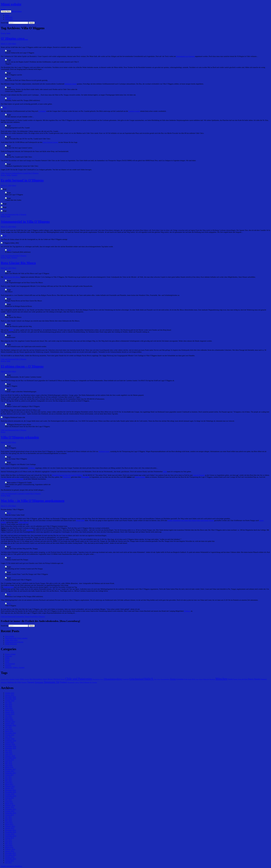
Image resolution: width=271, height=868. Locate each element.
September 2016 (10, 796)
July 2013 (8, 862)
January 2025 (9, 695)
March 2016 (9, 803)
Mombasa (212, 679)
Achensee (3, 679)
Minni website (11, 4)
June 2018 (8, 761)
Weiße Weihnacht (11, 644)
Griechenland (136, 678)
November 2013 (10, 855)
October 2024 (9, 701)
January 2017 (9, 788)
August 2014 (9, 838)
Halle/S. (149, 678)
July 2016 (8, 800)
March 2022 (9, 731)
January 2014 (9, 851)
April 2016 (8, 801)
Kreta (185, 679)
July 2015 (8, 817)
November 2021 (10, 733)
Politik (7, 658)
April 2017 (8, 782)
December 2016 (10, 790)
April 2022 (8, 729)
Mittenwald (206, 679)
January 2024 (9, 712)
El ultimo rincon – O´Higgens (22, 366)
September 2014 (10, 836)
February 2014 (10, 849)
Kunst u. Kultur (10, 654)
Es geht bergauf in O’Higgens (22, 180)
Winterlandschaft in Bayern (14, 642)
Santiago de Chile (14, 682)
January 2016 (9, 807)
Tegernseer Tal (51, 682)
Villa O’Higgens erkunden (20, 437)
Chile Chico (5, 173)
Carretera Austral (134, 111)
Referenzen (9, 19)
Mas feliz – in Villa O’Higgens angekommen (32, 501)
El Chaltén (26, 493)
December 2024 (10, 697)
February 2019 (10, 756)
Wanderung (67, 477)
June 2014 (8, 841)
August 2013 (9, 861)
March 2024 (9, 710)
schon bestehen (23, 522)
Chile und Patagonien (8, 214)
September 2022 (10, 725)
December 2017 (10, 769)
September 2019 (10, 748)
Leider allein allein (11, 640)
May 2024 (8, 706)
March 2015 (9, 824)
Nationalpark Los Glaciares (185, 56)
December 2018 (10, 758)
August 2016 (9, 798)
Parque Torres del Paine (240, 679)
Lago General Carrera (50, 142)
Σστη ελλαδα (9, 636)
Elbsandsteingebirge (113, 679)
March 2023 (9, 720)
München (221, 678)
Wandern (14, 175)
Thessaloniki (71, 682)
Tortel (32, 616)
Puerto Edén (80, 520)
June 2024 (8, 704)
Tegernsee (39, 682)
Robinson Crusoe (70, 84)
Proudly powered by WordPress (11, 866)
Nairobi (230, 679)
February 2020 (10, 744)
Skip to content (17, 11)
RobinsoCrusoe (104, 451)
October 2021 (9, 735)
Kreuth (189, 679)
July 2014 (8, 840)
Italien (158, 679)
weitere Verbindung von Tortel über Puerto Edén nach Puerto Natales (191, 520)
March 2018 (9, 767)
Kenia (173, 679)
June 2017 (8, 779)
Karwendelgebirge (165, 679)
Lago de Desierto (199, 475)
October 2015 (9, 811)
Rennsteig (264, 679)
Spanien (24, 682)
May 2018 (8, 763)
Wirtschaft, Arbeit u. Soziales (14, 667)
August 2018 (9, 760)
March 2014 (9, 847)
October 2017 (9, 771)
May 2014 (8, 843)
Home (7, 15)
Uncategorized (10, 664)
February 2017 (10, 786)
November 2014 (10, 832)
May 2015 (8, 821)
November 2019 (10, 746)
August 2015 (9, 815)
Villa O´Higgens (33, 173)
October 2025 (9, 693)
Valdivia (77, 682)
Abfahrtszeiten (9, 587)
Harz (155, 679)
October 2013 (9, 857)
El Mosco (31, 468)
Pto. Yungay (26, 616)
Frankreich (125, 679)
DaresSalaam (96, 679)
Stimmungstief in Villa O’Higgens (25, 221)
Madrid (201, 679)
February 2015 (10, 826)
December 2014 (10, 830)
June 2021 (8, 737)
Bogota (63, 679)
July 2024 (8, 702)
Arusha (17, 679)
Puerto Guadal (23, 173)
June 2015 (8, 819)
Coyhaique (42, 111)
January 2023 (9, 723)
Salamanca (4, 682)
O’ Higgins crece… (14, 38)
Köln (193, 679)
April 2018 (8, 765)
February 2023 (10, 721)
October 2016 (9, 794)
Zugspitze (94, 682)
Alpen (7, 679)
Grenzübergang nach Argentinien (12, 479)
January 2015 (9, 828)
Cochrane (29, 530)
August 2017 (9, 775)
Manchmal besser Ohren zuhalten (16, 638)
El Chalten (85, 477)
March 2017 (9, 784)
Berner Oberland (54, 679)
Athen (22, 679)
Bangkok (27, 679)
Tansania (30, 682)
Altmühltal (12, 679)
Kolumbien (180, 679)
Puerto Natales (140, 477)
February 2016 (10, 805)
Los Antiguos (13, 173)
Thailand (63, 682)
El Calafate (19, 493)
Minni (14, 44)
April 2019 (8, 754)
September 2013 (10, 859)
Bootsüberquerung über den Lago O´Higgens (67, 475)
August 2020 (9, 742)
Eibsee (101, 679)
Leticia (197, 679)
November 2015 (10, 809)
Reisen (3, 33)
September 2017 (10, 773)
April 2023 (8, 718)
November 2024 (10, 699)
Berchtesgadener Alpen (38, 679)
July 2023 (8, 716)
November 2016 (10, 792)
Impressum (8, 17)
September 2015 (10, 813)
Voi (91, 682)
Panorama (8, 656)
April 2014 (8, 845)
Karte (11, 330)
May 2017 (8, 781)
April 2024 (8, 708)
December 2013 (10, 853)
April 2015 (8, 822)
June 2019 (8, 752)
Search (3, 9)
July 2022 (8, 727)
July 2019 (8, 750)
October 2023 (9, 714)
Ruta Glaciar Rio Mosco (18, 263)
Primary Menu (6, 11)
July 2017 (8, 777)
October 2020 (9, 739)
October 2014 (9, 834)
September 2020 (10, 741)
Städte (8, 33)
